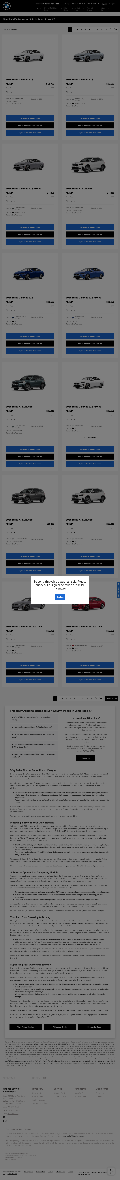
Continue (60, 597)
